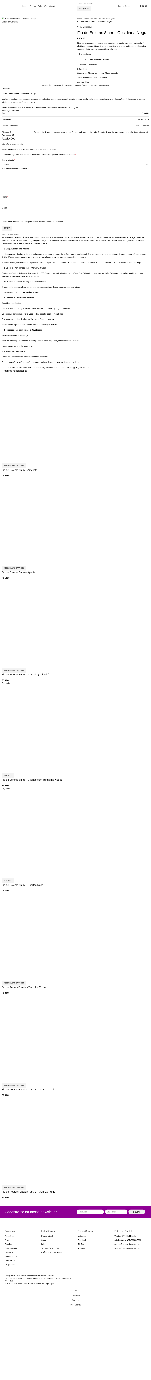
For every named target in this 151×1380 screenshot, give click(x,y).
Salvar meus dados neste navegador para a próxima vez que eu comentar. (33, 222)
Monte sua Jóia (90, 19)
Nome (5, 197)
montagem (104, 77)
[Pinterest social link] (96, 82)
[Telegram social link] (101, 82)
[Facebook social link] (91, 82)
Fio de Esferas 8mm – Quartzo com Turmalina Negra (32, 779)
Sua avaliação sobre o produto (15, 169)
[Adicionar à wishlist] (11, 460)
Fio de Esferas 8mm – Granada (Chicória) (25, 674)
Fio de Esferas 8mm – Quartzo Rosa (22, 885)
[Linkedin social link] (99, 82)
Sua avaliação (8, 160)
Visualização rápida (5, 460)
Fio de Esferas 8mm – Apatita (18, 572)
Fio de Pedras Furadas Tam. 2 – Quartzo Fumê (28, 1191)
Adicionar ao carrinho (100, 59)
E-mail (5, 208)
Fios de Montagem (107, 19)
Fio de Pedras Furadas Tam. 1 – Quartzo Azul (28, 1089)
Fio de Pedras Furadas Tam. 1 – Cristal (24, 987)
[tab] (46, 86)
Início (79, 19)
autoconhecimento (90, 77)
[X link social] (93, 82)
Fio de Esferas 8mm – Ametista (19, 470)
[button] (14, 465)
